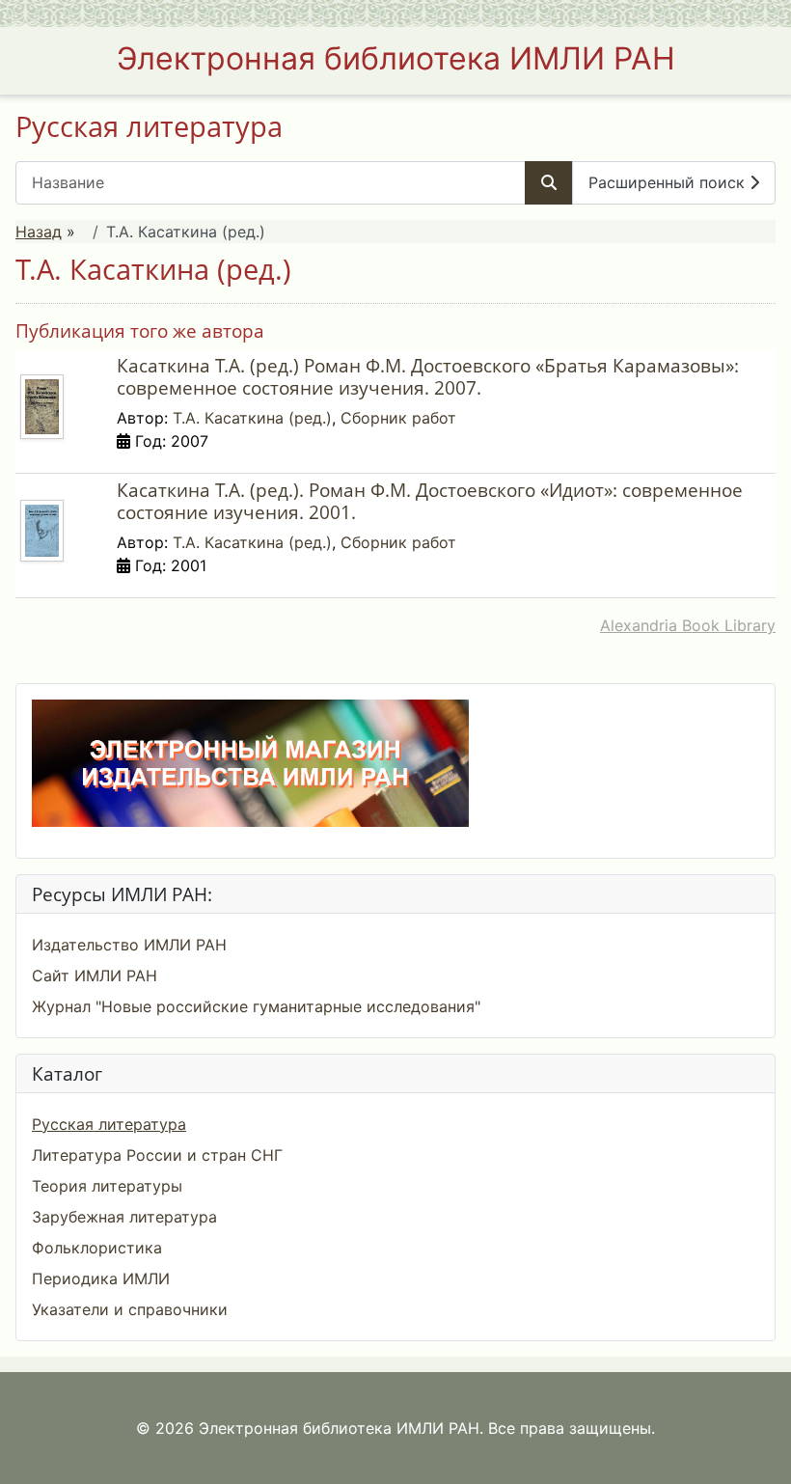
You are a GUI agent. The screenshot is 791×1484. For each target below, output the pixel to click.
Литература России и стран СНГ (157, 1155)
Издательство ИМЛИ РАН (129, 944)
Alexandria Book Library (688, 625)
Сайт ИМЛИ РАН (94, 975)
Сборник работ (398, 417)
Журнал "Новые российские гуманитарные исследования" (256, 1006)
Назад (38, 231)
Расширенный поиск (669, 182)
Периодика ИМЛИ (101, 1278)
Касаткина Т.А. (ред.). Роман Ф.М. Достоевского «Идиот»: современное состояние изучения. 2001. (430, 501)
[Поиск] (549, 183)
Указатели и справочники (130, 1309)
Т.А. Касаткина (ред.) (252, 417)
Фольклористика (97, 1247)
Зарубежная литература (124, 1216)
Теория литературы (107, 1185)
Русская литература (109, 1124)
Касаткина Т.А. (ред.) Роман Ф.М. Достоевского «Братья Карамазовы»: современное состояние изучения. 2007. (428, 376)
